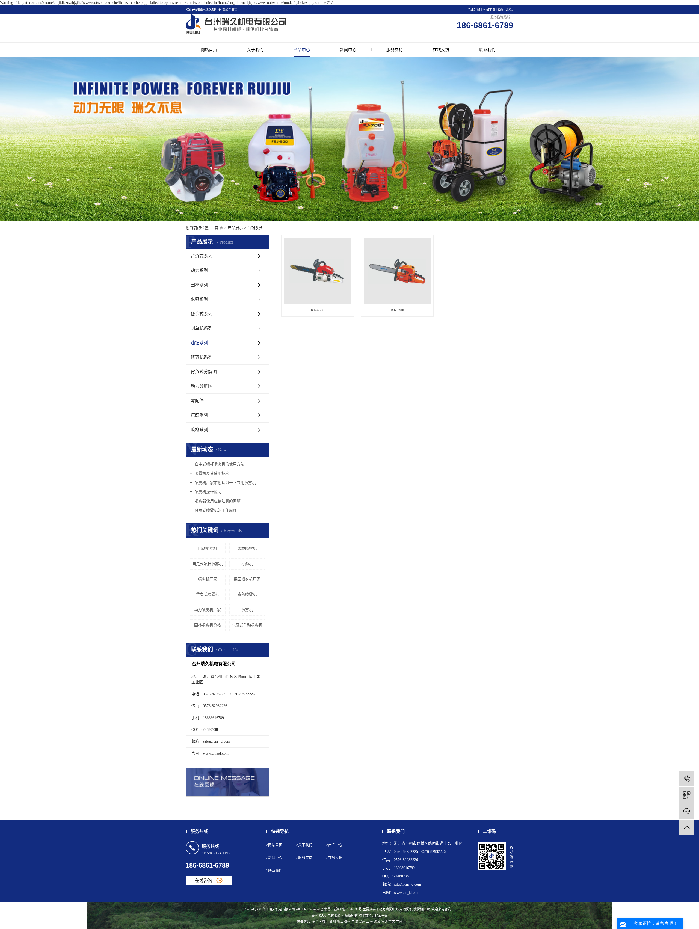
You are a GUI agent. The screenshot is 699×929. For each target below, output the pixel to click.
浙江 (340, 922)
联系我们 (487, 50)
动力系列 (199, 270)
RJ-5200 (397, 310)
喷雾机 (247, 610)
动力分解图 (201, 386)
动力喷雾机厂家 (207, 610)
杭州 (347, 922)
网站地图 (489, 9)
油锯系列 (255, 228)
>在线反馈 (334, 858)
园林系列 (199, 285)
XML (509, 9)
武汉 (377, 922)
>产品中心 (334, 845)
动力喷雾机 (387, 909)
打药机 (247, 564)
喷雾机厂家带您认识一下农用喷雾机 (225, 483)
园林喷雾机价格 (207, 625)
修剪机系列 (201, 357)
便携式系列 (201, 313)
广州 (399, 922)
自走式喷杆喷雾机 (207, 564)
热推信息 (303, 922)
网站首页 (209, 50)
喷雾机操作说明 (207, 492)
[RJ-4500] (317, 271)
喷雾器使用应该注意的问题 (217, 501)
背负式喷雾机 (207, 594)
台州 (332, 922)
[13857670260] (686, 778)
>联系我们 (274, 870)
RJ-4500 (317, 310)
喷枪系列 (199, 429)
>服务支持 (304, 858)
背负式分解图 (204, 371)
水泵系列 (199, 299)
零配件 (197, 400)
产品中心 (302, 50)
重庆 (391, 922)
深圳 (384, 922)
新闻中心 (348, 50)
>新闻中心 (274, 858)
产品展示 (235, 228)
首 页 (219, 228)
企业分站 (473, 9)
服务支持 (394, 50)
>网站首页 (274, 845)
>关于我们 (304, 845)
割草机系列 (201, 328)
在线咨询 (203, 880)
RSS (501, 9)
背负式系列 (201, 256)
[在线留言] (686, 811)
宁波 (354, 922)
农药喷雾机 (247, 594)
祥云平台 (381, 916)
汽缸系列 (199, 415)
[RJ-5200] (397, 271)
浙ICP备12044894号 (348, 909)
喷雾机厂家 (207, 579)
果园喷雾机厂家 (247, 579)
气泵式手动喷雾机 (247, 625)
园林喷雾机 (247, 549)
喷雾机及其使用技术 (211, 473)
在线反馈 (441, 50)
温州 (362, 922)
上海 (369, 922)
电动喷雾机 (207, 549)
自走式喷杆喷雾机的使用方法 (219, 464)
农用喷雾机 (404, 909)
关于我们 (255, 50)
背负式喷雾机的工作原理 (215, 510)
